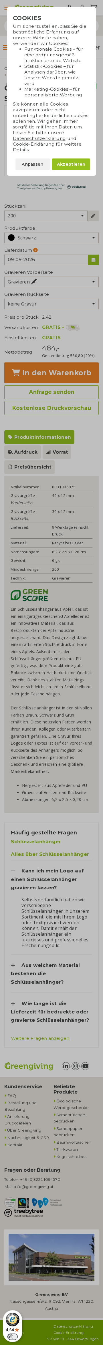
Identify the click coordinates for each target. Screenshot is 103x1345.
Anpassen (32, 164)
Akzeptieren (71, 164)
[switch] (12, 1337)
